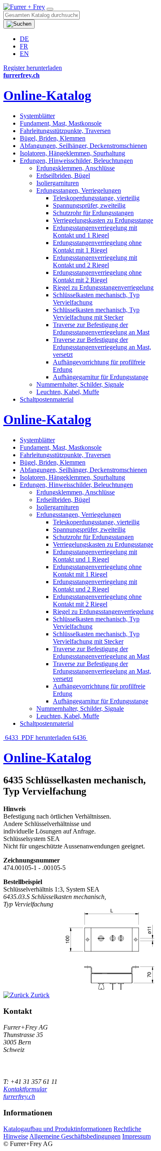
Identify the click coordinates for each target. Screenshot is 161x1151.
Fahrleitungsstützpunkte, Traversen (65, 130)
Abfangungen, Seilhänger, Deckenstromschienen (83, 145)
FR (24, 46)
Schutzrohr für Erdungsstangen (93, 212)
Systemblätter (37, 115)
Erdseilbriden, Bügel (63, 175)
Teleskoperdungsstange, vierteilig (96, 197)
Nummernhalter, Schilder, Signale (80, 384)
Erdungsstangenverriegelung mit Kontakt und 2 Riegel (95, 261)
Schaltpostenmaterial (46, 399)
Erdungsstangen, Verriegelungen (78, 190)
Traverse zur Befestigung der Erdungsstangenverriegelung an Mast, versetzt (102, 347)
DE (24, 38)
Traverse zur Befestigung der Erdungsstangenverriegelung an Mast (101, 328)
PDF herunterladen (46, 737)
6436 (80, 737)
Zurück (39, 994)
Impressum (136, 1136)
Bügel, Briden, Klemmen (52, 138)
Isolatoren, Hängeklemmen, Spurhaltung (72, 153)
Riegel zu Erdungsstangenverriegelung (103, 287)
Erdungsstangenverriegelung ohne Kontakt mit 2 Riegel (97, 276)
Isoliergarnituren (57, 183)
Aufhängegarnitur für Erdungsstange (100, 376)
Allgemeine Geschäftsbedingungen (75, 1136)
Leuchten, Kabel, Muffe (67, 391)
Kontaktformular (25, 1089)
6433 (11, 737)
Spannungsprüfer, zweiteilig (89, 205)
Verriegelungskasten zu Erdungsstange (103, 220)
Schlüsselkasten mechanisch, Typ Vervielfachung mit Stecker (96, 313)
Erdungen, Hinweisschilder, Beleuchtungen (76, 160)
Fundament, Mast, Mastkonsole (61, 123)
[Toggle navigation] (50, 9)
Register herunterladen (32, 67)
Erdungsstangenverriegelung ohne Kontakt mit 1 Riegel (97, 246)
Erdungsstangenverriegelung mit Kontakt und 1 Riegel (95, 231)
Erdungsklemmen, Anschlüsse (75, 168)
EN (24, 53)
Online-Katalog (47, 95)
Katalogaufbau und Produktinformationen (57, 1128)
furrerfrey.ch (19, 1096)
